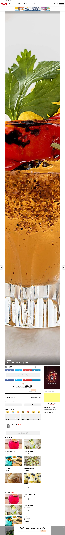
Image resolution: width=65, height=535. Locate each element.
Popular (3, 0)
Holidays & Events (21, 3)
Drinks (35, 3)
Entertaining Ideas (29, 3)
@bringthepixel (52, 404)
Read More (7, 453)
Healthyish (15, 3)
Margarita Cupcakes (29, 468)
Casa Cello (7, 468)
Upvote (13, 405)
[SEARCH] (55, 4)
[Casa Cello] (13, 461)
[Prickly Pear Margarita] (13, 444)
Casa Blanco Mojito (28, 451)
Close (63, 527)
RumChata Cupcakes (10, 485)
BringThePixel (52, 403)
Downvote (32, 405)
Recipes (10, 3)
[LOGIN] (57, 4)
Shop (39, 3)
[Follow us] (54, 4)
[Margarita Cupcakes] (32, 461)
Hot (8, 0)
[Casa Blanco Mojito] (32, 444)
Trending (12, 0)
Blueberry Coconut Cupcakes (31, 485)
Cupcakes (7, 483)
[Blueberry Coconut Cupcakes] (32, 478)
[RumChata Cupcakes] (13, 478)
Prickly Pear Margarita (10, 451)
